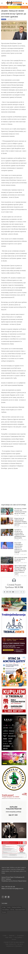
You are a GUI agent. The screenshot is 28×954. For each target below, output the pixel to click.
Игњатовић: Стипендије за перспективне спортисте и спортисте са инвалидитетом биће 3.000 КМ (20, 547)
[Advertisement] (14, 486)
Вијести (3, 7)
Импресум (11, 935)
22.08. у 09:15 (23, 515)
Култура (24, 7)
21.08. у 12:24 (23, 526)
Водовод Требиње (16, 907)
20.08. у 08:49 (23, 562)
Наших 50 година (14, 7)
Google (4, 907)
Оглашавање (20, 935)
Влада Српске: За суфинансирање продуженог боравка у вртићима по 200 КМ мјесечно (20, 522)
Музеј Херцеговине (20, 909)
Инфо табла (8, 937)
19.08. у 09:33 (23, 575)
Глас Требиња (5, 909)
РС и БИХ (16, 515)
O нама (4, 935)
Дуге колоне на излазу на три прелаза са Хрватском (20, 559)
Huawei (8, 907)
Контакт (14, 939)
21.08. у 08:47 (23, 554)
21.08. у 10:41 (23, 539)
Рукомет (4, 912)
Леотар (12, 909)
